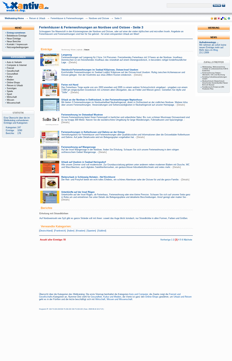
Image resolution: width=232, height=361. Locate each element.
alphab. (80, 50)
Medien (10, 79)
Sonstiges (12, 88)
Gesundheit (12, 74)
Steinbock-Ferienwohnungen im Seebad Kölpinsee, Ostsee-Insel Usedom (99, 69)
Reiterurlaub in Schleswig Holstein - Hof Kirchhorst (88, 177)
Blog (215, 50)
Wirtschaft (12, 97)
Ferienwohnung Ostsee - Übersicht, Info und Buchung (213, 74)
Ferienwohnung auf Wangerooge (78, 147)
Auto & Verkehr (14, 62)
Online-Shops (151, 296)
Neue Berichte (14, 41)
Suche (217, 5)
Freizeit (10, 68)
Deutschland (46, 230)
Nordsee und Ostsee (99, 18)
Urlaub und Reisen (183, 296)
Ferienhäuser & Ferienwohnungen (67, 18)
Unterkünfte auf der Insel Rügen (78, 192)
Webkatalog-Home (14, 18)
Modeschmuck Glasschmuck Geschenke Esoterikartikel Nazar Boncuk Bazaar (215, 83)
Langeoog (66, 54)
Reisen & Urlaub (37, 18)
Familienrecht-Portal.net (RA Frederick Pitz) (213, 88)
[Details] (73, 62)
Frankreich (60, 230)
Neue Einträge (14, 38)
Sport (9, 94)
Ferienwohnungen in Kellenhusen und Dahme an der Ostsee (93, 132)
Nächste (188, 239)
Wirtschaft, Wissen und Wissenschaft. (114, 299)
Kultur (10, 76)
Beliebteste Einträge (17, 35)
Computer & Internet (17, 65)
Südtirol (101, 230)
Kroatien (80, 230)
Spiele (10, 91)
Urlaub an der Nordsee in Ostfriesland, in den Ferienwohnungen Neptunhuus (101, 99)
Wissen (10, 100)
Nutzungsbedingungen (18, 47)
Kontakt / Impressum (17, 44)
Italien (71, 230)
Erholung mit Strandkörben (53, 213)
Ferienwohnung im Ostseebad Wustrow (82, 114)
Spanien (91, 230)
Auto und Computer (138, 294)
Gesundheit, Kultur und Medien (106, 296)
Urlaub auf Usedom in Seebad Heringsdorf (83, 162)
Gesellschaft (13, 71)
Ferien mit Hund (69, 84)
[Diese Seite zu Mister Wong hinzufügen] (215, 19)
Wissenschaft (13, 102)
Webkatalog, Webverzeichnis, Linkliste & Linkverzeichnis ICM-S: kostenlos (215, 69)
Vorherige (165, 239)
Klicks (73, 50)
